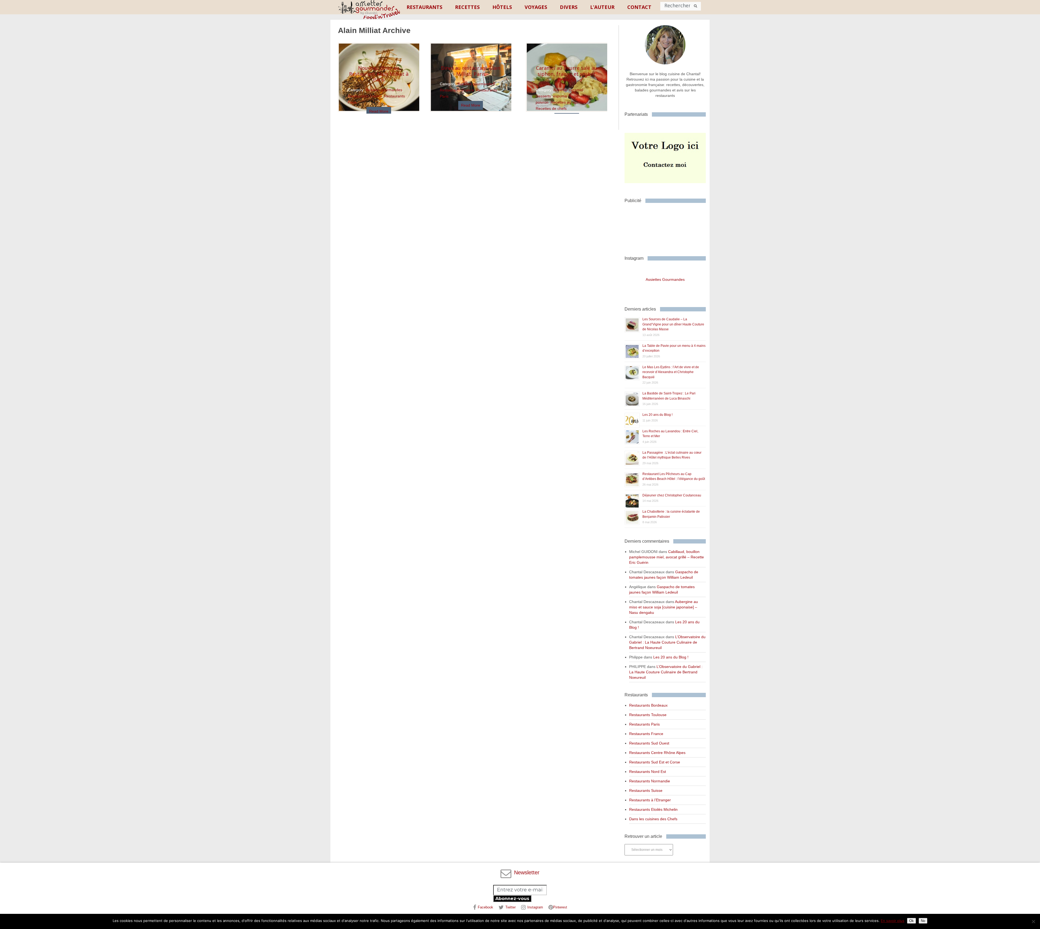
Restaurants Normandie (649, 781)
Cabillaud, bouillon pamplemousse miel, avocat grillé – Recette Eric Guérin (666, 557)
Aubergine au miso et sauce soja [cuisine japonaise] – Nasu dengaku (663, 607)
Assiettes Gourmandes (665, 279)
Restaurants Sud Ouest (649, 743)
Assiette (560, 90)
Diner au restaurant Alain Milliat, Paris (470, 71)
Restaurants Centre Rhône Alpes (657, 752)
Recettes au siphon (567, 102)
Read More (378, 111)
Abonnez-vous (512, 898)
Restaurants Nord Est (647, 771)
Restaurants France (365, 96)
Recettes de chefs (551, 108)
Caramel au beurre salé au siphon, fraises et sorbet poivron (566, 74)
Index (585, 96)
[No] (1033, 921)
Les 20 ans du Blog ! (657, 415)
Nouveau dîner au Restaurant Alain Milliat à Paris (378, 74)
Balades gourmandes (384, 90)
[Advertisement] (668, 227)
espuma (560, 96)
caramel (576, 90)
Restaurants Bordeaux (648, 705)
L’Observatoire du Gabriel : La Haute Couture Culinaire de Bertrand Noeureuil (667, 642)
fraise (573, 96)
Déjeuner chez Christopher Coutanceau (671, 495)
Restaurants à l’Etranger (650, 800)
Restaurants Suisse (645, 790)
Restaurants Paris (644, 724)
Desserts (543, 96)
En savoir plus (892, 920)
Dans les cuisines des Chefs (653, 819)
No (923, 921)
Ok (911, 921)
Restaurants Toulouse (648, 715)
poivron (542, 102)
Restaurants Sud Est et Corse (654, 762)
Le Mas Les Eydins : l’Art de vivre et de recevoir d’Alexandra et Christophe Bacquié (670, 372)
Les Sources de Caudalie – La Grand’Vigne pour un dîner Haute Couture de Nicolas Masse (673, 324)
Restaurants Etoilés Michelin (653, 809)
